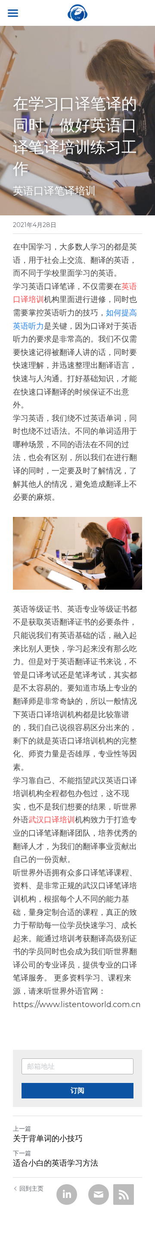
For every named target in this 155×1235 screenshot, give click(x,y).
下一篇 (22, 1153)
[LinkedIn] (66, 1194)
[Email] (98, 1194)
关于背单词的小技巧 (48, 1138)
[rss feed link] (123, 1194)
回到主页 (31, 1188)
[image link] (77, 12)
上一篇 (22, 1128)
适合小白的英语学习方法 (55, 1163)
